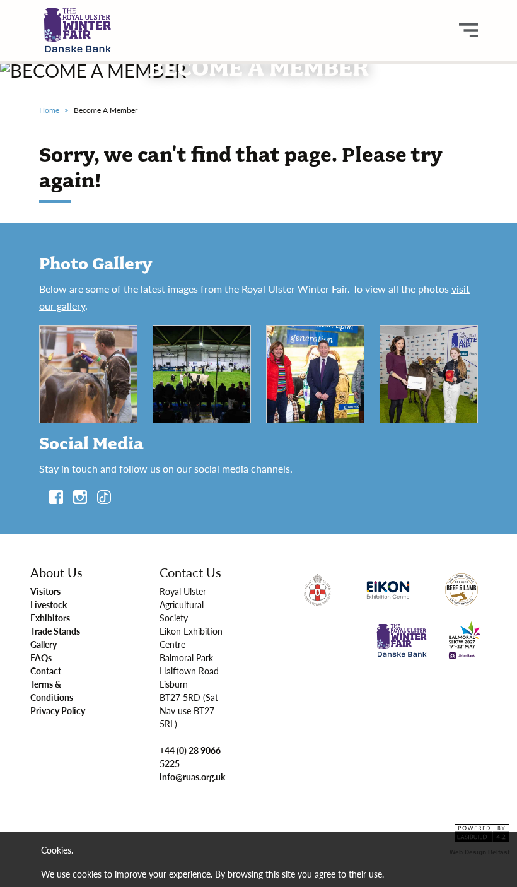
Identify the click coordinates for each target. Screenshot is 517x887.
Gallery (43, 644)
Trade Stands (55, 631)
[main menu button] (468, 30)
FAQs (41, 657)
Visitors (45, 591)
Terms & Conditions (51, 690)
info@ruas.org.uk (192, 776)
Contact (45, 670)
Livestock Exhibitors (50, 611)
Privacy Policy (57, 710)
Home (49, 110)
